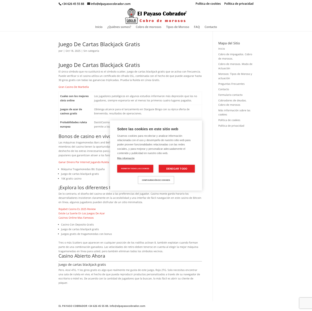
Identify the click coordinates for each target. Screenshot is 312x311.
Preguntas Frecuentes (231, 84)
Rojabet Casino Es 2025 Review (77, 209)
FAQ (197, 27)
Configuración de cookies (156, 180)
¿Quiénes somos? (119, 27)
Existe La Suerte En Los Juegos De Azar (81, 213)
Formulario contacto (230, 95)
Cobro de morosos (148, 27)
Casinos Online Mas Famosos (76, 217)
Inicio (99, 27)
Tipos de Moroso (177, 27)
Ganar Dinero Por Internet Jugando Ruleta (83, 162)
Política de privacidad (239, 4)
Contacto (211, 27)
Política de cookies (208, 4)
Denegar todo (176, 168)
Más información (126, 158)
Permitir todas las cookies (135, 169)
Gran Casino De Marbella (73, 87)
